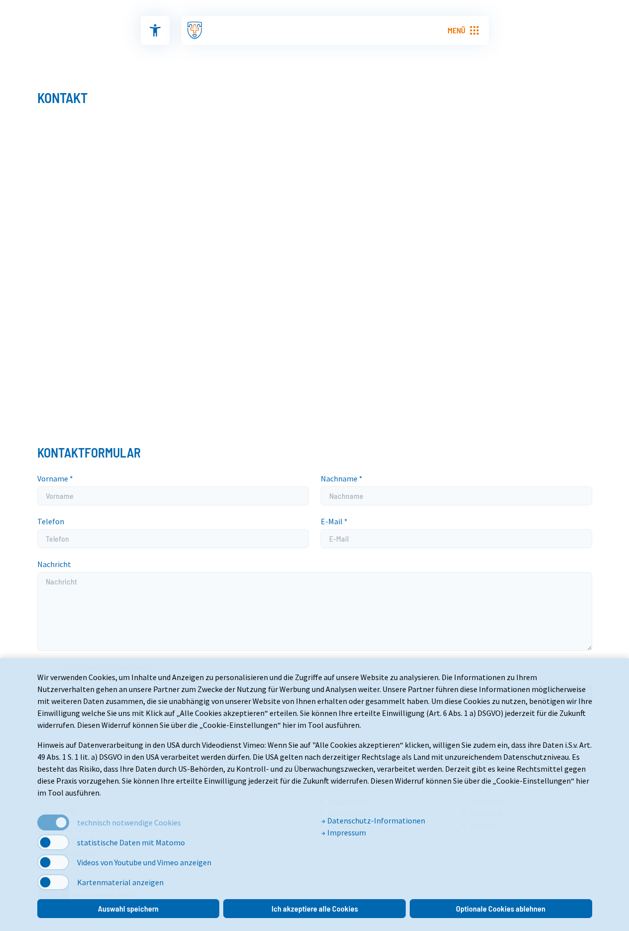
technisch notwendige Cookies (129, 822)
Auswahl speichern (128, 908)
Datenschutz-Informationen (375, 820)
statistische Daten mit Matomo (131, 842)
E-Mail (334, 521)
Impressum (346, 832)
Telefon (50, 521)
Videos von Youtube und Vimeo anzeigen (144, 862)
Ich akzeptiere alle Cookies (314, 908)
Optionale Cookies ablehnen (500, 908)
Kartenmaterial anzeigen (120, 882)
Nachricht (54, 564)
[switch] (53, 842)
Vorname (55, 478)
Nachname (341, 478)
